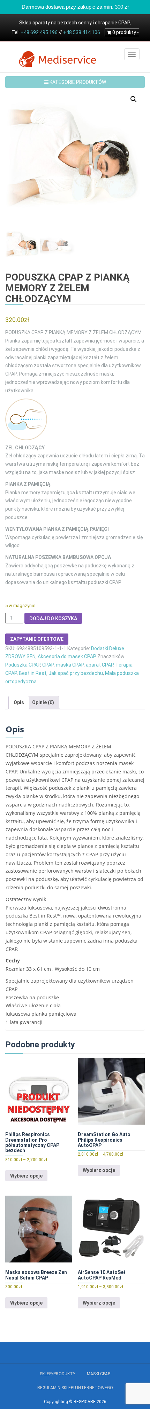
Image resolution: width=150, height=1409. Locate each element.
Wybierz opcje (26, 1176)
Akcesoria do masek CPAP (67, 656)
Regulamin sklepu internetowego (75, 1387)
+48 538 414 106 (81, 32)
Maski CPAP (98, 1373)
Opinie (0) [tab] (43, 702)
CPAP (48, 665)
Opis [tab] (19, 702)
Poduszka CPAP (22, 665)
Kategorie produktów (77, 82)
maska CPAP (70, 665)
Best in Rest (32, 673)
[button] (133, 99)
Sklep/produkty (57, 1373)
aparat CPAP (99, 665)
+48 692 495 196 (39, 32)
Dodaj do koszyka (53, 618)
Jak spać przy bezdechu (75, 673)
